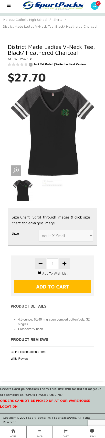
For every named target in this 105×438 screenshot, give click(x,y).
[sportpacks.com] (53, 5)
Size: (16, 233)
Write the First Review (70, 64)
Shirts (57, 19)
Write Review (19, 358)
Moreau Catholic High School (25, 19)
